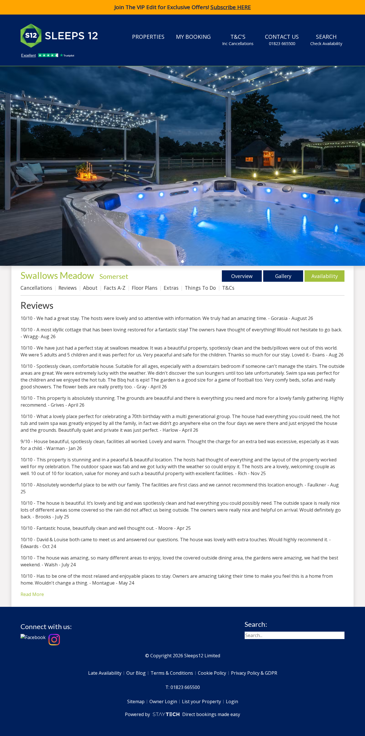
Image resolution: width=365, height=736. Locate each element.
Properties (148, 36)
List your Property (201, 701)
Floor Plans (144, 287)
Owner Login (163, 701)
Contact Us (282, 39)
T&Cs (228, 287)
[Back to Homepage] (63, 35)
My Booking (193, 36)
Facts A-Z (114, 287)
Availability (324, 276)
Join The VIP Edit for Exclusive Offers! (182, 7)
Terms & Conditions (172, 673)
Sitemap (136, 701)
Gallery (283, 276)
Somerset (114, 276)
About (90, 287)
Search (326, 39)
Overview (242, 276)
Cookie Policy (212, 673)
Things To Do (200, 287)
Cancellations (36, 287)
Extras (171, 287)
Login (232, 701)
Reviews (67, 287)
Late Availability (104, 673)
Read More (32, 594)
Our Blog (136, 673)
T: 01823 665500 (182, 687)
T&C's (238, 39)
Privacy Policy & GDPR (254, 673)
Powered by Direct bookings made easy (182, 714)
